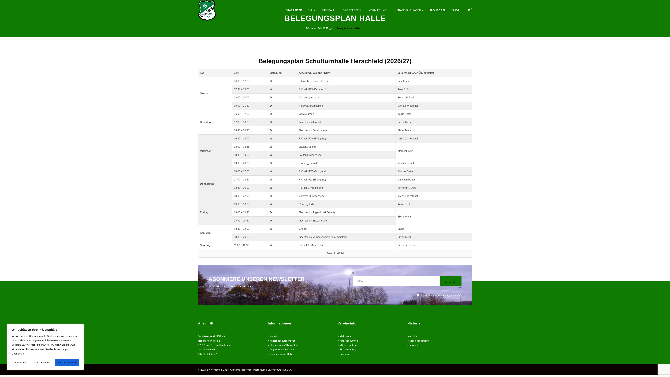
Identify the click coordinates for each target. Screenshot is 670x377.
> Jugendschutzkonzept (281, 349)
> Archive (412, 336)
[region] (45, 347)
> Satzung (343, 354)
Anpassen (20, 362)
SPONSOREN (437, 10)
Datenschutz (274, 369)
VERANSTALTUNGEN (408, 10)
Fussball (328, 10)
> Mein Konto (345, 336)
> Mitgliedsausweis (348, 340)
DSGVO (287, 369)
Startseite (294, 10)
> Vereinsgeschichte (418, 340)
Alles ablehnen (42, 362)
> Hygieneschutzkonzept (281, 340)
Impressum (259, 369)
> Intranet (412, 345)
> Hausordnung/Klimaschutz (283, 345)
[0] (469, 10)
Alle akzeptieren (67, 362)
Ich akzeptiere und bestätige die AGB (441, 295)
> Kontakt (273, 336)
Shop (456, 10)
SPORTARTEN (352, 10)
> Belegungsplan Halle (280, 354)
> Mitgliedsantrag (347, 345)
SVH (310, 10)
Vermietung (377, 10)
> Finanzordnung (347, 349)
